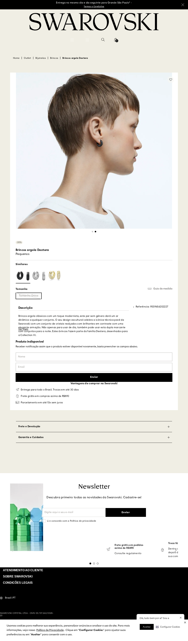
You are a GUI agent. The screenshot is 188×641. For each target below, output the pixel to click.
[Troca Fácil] (162, 550)
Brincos (54, 58)
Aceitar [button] (147, 627)
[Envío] (108, 549)
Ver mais (23, 329)
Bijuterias (40, 58)
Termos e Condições (94, 7)
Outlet (27, 58)
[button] (168, 627)
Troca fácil (174, 543)
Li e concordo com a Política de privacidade (71, 521)
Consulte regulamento (128, 553)
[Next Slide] (175, 550)
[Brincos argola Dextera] (23, 276)
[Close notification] (181, 618)
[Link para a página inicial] (16, 58)
